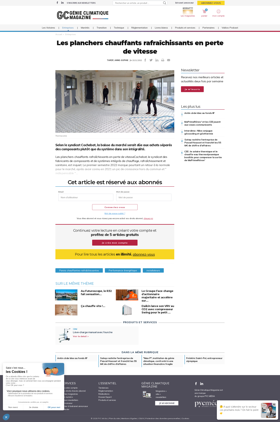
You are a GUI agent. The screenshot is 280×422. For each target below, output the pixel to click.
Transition (102, 27)
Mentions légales (129, 418)
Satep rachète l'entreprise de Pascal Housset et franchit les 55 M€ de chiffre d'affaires (202, 142)
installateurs (153, 270)
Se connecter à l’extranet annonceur (71, 406)
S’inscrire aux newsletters (81, 2)
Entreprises (68, 27)
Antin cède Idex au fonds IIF (199, 113)
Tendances (103, 387)
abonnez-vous (144, 254)
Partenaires (208, 27)
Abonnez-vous (211, 2)
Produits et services (185, 27)
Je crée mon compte (115, 242)
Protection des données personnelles (162, 418)
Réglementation (139, 27)
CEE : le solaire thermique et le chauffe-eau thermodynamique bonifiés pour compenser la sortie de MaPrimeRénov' (203, 156)
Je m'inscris (192, 89)
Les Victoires (48, 27)
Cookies (185, 418)
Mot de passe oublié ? (115, 213)
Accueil (58, 34)
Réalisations (103, 394)
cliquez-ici (148, 218)
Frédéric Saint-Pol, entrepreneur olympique (204, 360)
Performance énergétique (123, 270)
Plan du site (114, 418)
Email (61, 192)
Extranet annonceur (184, 2)
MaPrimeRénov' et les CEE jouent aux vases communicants (202, 123)
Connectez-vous (115, 207)
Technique (119, 27)
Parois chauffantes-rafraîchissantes (79, 270)
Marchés (85, 27)
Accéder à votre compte (66, 387)
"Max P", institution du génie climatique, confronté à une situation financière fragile (158, 361)
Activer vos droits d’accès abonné (70, 391)
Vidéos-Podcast (230, 27)
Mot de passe (123, 192)
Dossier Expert (105, 397)
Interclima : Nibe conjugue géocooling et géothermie (198, 132)
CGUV (141, 418)
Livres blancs (161, 27)
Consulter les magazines (66, 394)
